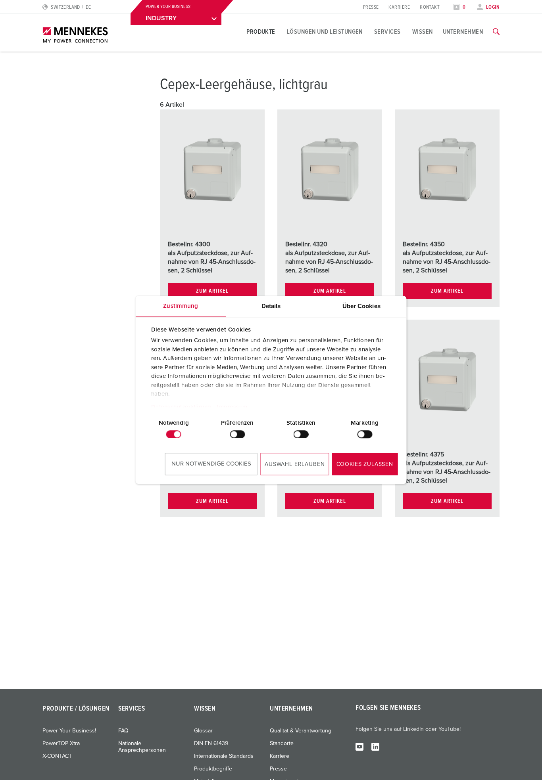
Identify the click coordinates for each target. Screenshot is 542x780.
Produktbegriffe (213, 769)
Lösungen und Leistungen (325, 32)
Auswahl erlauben (295, 464)
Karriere (399, 7)
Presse (371, 7)
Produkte (260, 32)
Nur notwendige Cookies (211, 464)
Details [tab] (271, 306)
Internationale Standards (224, 756)
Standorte (282, 743)
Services (387, 32)
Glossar (203, 731)
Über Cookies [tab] (361, 306)
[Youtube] (359, 746)
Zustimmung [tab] (180, 306)
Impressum (232, 407)
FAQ (123, 731)
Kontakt (430, 7)
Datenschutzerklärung (181, 407)
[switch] (237, 434)
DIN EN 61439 (211, 743)
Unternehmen (463, 32)
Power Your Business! (69, 731)
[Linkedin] (375, 746)
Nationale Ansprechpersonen (142, 747)
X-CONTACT (57, 756)
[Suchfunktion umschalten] (496, 32)
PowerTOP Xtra (61, 743)
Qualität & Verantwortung (300, 731)
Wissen (422, 32)
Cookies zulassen (364, 464)
